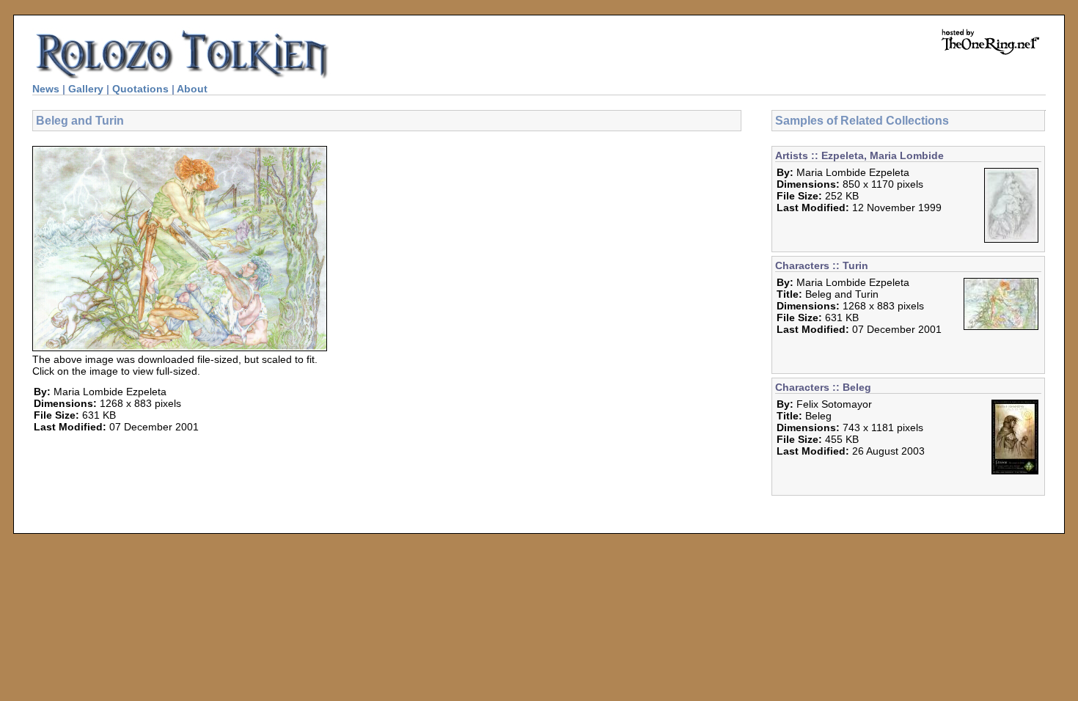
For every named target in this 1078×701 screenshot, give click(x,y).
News (45, 89)
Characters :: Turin (821, 265)
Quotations (140, 89)
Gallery (85, 89)
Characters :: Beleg (823, 387)
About (192, 89)
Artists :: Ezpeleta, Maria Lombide (859, 155)
